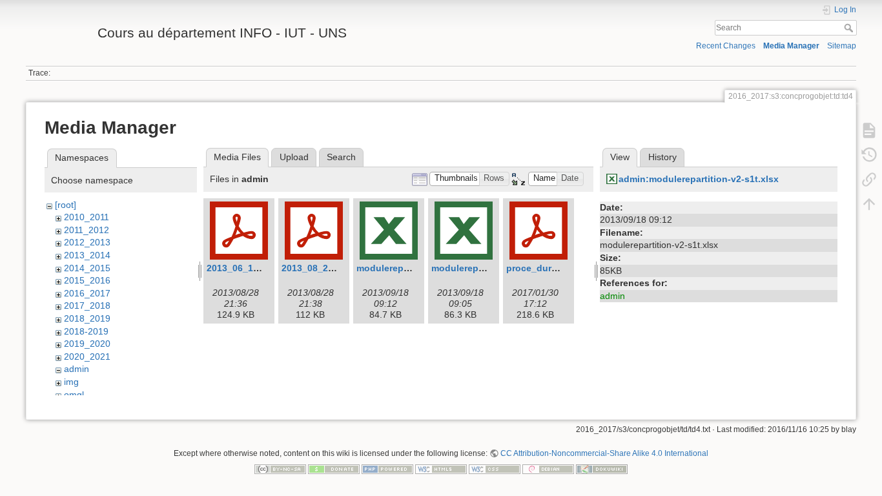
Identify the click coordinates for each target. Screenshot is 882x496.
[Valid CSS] (494, 468)
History (662, 157)
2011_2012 (86, 230)
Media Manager (791, 45)
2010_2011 (86, 217)
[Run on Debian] (548, 468)
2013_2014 (87, 255)
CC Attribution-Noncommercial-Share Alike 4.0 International (604, 453)
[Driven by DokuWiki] (602, 468)
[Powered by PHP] (387, 468)
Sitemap (841, 45)
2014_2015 (87, 268)
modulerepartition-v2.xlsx (487, 268)
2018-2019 (86, 331)
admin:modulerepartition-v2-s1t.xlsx (699, 179)
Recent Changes (725, 45)
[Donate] (334, 468)
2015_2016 (87, 280)
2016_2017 (87, 293)
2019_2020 (87, 343)
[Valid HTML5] (441, 468)
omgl (74, 394)
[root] (65, 205)
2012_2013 (87, 242)
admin (76, 369)
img (71, 382)
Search (850, 27)
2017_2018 (87, 305)
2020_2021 (87, 356)
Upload (294, 157)
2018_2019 (87, 318)
